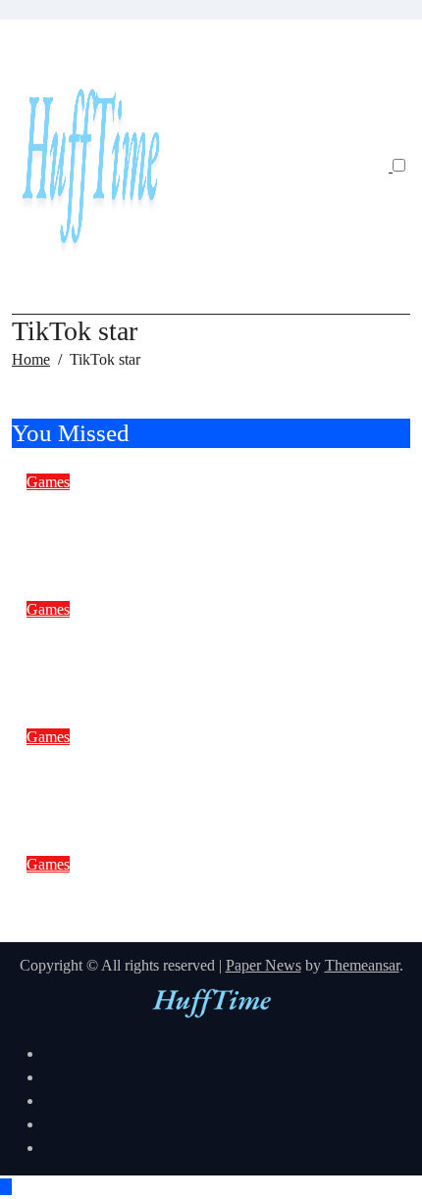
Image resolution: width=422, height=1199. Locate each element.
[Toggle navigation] (29, 41)
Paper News (263, 965)
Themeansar (362, 965)
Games (48, 482)
